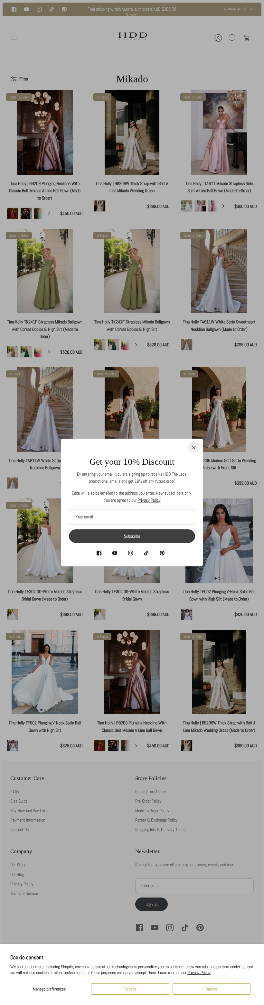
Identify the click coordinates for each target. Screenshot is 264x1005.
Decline (211, 989)
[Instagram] (130, 553)
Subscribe (132, 536)
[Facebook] (99, 553)
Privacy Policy (199, 972)
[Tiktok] (146, 553)
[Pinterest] (162, 553)
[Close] (194, 447)
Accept (130, 989)
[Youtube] (114, 553)
